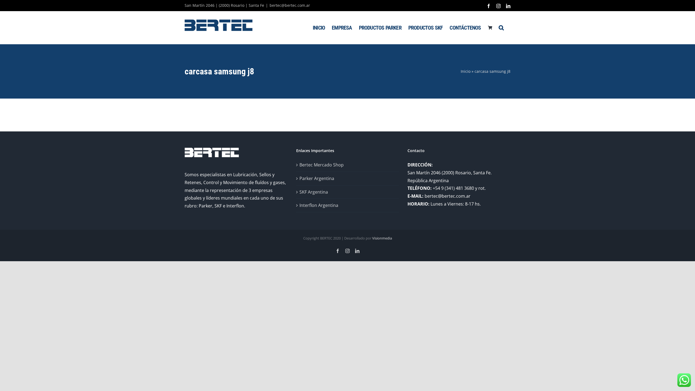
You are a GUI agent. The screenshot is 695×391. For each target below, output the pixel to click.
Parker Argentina (316, 178)
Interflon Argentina (318, 205)
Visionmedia (382, 238)
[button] (501, 27)
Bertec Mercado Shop (321, 165)
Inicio (465, 71)
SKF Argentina (313, 192)
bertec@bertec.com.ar (290, 5)
